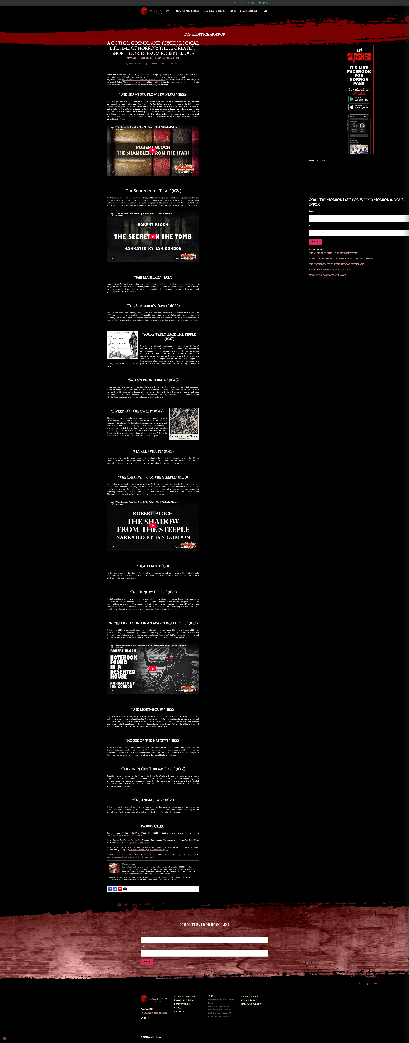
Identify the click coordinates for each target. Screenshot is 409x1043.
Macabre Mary (136, 64)
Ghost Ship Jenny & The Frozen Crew (330, 269)
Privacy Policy (249, 996)
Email (143, 946)
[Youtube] (120, 889)
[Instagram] (115, 889)
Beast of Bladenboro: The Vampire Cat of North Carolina (342, 258)
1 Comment (175, 64)
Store (177, 1007)
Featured (131, 58)
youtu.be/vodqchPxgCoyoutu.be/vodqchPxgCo (149, 850)
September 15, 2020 (156, 64)
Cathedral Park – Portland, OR (218, 1016)
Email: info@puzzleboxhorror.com (155, 1013)
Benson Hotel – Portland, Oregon (219, 1006)
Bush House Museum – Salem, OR (219, 1009)
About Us (179, 1011)
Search (236, 2)
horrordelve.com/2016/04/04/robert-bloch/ (124, 835)
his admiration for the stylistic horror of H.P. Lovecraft (144, 79)
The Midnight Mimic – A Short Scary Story (333, 253)
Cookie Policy (249, 1000)
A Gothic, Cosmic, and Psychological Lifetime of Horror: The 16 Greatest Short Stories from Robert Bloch (153, 48)
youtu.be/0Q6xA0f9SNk (139, 842)
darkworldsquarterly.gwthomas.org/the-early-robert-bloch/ (131, 857)
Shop (248, 2)
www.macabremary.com (118, 883)
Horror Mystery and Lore (166, 58)
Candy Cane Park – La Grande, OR (219, 1013)
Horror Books (145, 58)
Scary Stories (248, 11)
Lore (232, 11)
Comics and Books (187, 11)
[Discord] (125, 889)
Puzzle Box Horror (154, 1037)
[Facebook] (110, 889)
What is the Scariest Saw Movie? (327, 275)
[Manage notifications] (4, 1038)
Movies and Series (214, 11)
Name (143, 933)
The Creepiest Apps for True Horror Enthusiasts (336, 264)
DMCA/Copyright (251, 1004)
